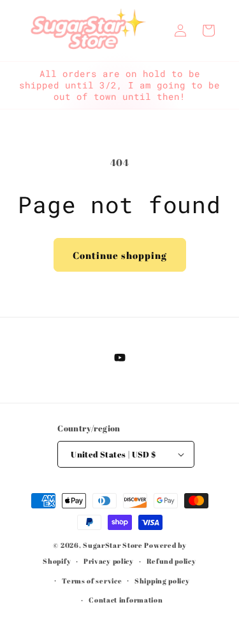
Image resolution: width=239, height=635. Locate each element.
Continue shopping (120, 255)
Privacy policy (108, 561)
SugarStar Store (113, 545)
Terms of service (92, 580)
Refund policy (171, 561)
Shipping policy (162, 580)
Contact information (126, 599)
